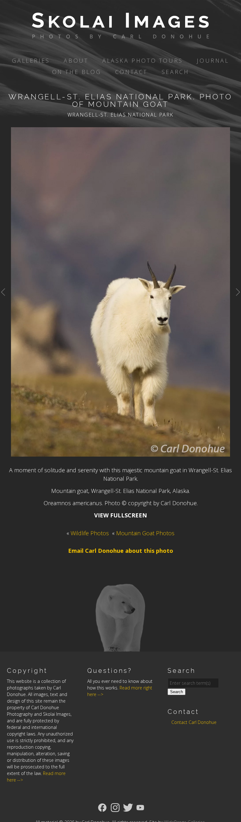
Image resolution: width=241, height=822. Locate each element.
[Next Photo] (235, 301)
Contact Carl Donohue (194, 722)
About (76, 60)
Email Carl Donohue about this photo (120, 550)
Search (175, 72)
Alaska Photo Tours (142, 60)
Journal (213, 60)
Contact (131, 72)
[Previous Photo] (5, 301)
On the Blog (76, 72)
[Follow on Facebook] (102, 807)
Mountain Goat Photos (145, 533)
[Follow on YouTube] (140, 807)
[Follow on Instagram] (115, 807)
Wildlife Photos (90, 533)
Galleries (31, 60)
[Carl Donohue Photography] (120, 34)
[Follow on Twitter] (128, 807)
